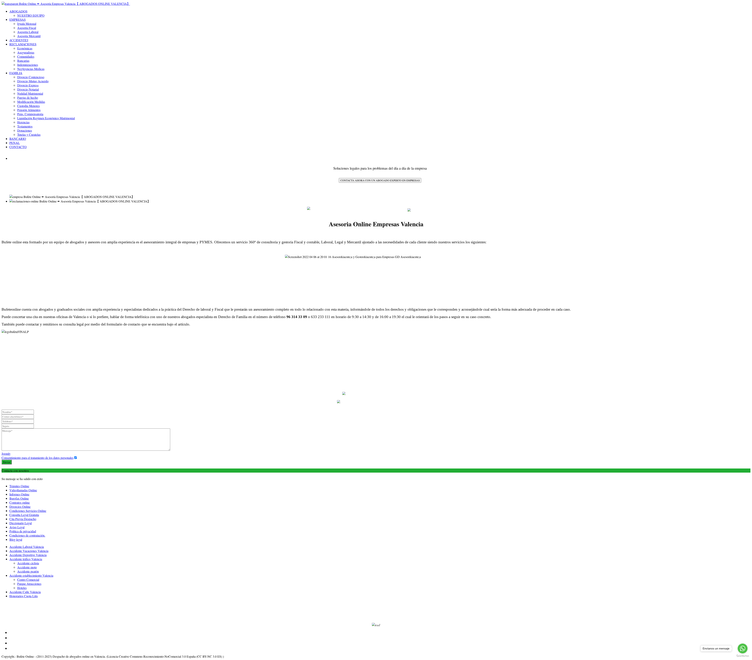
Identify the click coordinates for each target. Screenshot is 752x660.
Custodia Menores (28, 106)
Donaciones (24, 130)
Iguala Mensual (26, 24)
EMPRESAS (17, 19)
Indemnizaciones (27, 65)
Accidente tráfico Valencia (25, 559)
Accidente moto (27, 567)
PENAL (14, 143)
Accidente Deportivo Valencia (28, 555)
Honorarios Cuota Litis (23, 596)
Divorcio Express (28, 85)
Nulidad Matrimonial (30, 93)
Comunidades (25, 56)
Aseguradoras (25, 52)
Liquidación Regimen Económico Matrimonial (46, 118)
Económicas (24, 48)
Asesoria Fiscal (26, 28)
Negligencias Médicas (30, 69)
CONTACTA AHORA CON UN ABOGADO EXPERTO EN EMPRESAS (380, 180)
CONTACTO (18, 147)
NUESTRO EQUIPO (30, 15)
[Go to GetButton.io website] (742, 656)
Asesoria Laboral (27, 32)
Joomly (6, 453)
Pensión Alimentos (29, 110)
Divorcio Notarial (28, 89)
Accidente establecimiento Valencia (31, 575)
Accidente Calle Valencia (25, 592)
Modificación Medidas (31, 102)
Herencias (23, 122)
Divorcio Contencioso (30, 77)
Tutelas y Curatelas (29, 134)
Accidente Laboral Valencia (26, 547)
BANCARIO (17, 139)
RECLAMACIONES (22, 44)
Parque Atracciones (29, 584)
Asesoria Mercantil (29, 36)
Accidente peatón (28, 571)
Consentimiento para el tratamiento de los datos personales (37, 458)
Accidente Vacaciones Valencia (28, 551)
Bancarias (23, 60)
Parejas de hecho (27, 97)
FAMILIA (15, 73)
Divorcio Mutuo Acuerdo (33, 81)
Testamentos (25, 126)
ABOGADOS (18, 11)
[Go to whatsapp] (742, 648)
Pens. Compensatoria (30, 114)
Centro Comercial (28, 579)
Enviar (6, 462)
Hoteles (22, 588)
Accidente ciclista (28, 563)
